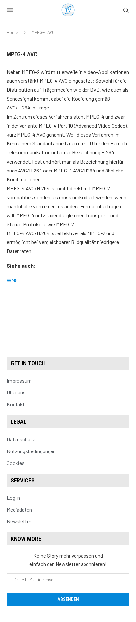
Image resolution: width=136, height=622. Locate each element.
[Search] (126, 10)
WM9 (12, 280)
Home (12, 32)
